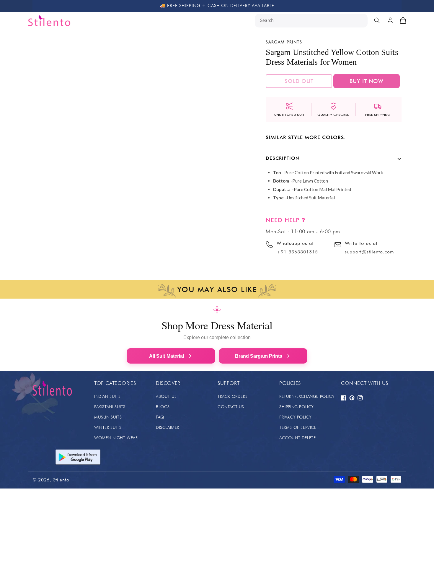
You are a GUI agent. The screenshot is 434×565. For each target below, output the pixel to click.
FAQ (160, 417)
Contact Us (231, 406)
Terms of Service (297, 427)
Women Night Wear (116, 437)
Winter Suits (107, 427)
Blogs (163, 406)
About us (166, 396)
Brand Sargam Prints (259, 356)
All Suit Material (166, 356)
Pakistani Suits (109, 406)
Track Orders (232, 396)
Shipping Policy (296, 406)
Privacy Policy (295, 417)
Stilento (61, 480)
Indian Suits (107, 396)
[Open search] (377, 20)
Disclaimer (167, 427)
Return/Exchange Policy (307, 396)
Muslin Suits (108, 417)
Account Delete (297, 437)
